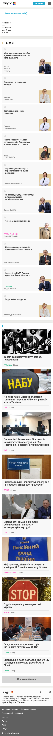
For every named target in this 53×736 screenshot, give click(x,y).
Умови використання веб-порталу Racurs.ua (19, 709)
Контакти (5, 717)
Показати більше (26, 679)
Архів (4, 725)
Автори (4, 721)
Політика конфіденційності (12, 713)
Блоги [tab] (10, 43)
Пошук (4, 729)
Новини (39, 4)
